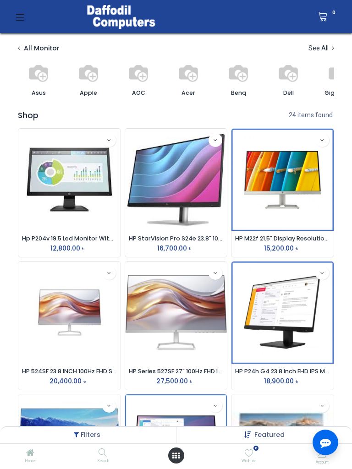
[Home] (30, 453)
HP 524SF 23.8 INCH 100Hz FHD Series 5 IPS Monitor (69, 371)
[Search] (103, 453)
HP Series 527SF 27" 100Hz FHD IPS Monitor (176, 371)
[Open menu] (176, 455)
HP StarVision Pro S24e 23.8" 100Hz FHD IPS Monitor (176, 238)
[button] (269, 434)
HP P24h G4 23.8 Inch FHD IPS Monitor (282, 371)
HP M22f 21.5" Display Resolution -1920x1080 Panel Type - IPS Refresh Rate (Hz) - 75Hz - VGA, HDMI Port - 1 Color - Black (282, 238)
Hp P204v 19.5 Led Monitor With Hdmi (69, 238)
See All (319, 48)
